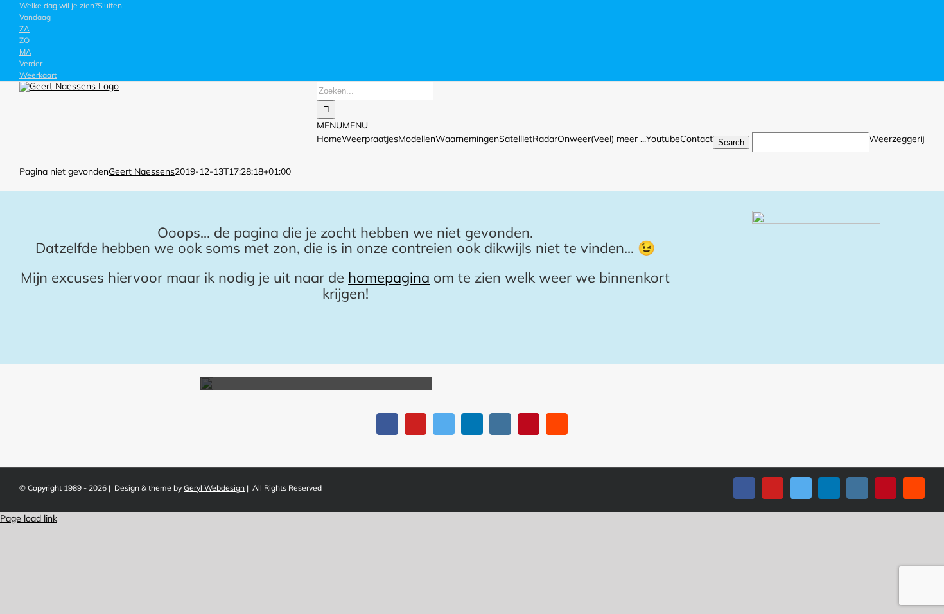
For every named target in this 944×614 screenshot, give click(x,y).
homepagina (389, 277)
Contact (696, 139)
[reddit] (557, 424)
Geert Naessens (142, 171)
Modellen (416, 139)
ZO (24, 40)
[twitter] (444, 424)
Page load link (28, 518)
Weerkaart (38, 75)
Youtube (663, 139)
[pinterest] (528, 424)
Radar (544, 139)
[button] (70, 5)
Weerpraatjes (370, 139)
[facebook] (387, 424)
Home (329, 139)
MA (25, 52)
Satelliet (515, 139)
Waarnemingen (467, 139)
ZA (24, 28)
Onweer (574, 139)
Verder (30, 63)
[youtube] (415, 424)
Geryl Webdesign (214, 488)
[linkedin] (472, 424)
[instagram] (500, 424)
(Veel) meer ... (618, 139)
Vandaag (35, 17)
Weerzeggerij (897, 139)
